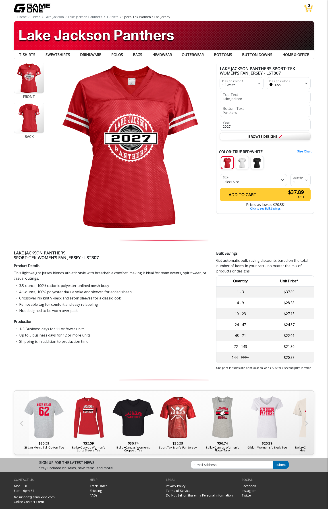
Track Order (98, 486)
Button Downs (257, 54)
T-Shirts (27, 54)
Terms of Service (178, 490)
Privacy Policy (175, 486)
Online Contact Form (29, 502)
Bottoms (223, 54)
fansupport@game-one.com (34, 497)
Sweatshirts (58, 54)
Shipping (96, 490)
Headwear (162, 54)
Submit (281, 464)
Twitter (247, 495)
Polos (117, 54)
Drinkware (90, 54)
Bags (137, 54)
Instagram (249, 490)
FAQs (94, 495)
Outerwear (193, 54)
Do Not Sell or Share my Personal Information (199, 495)
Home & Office (295, 54)
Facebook (249, 486)
